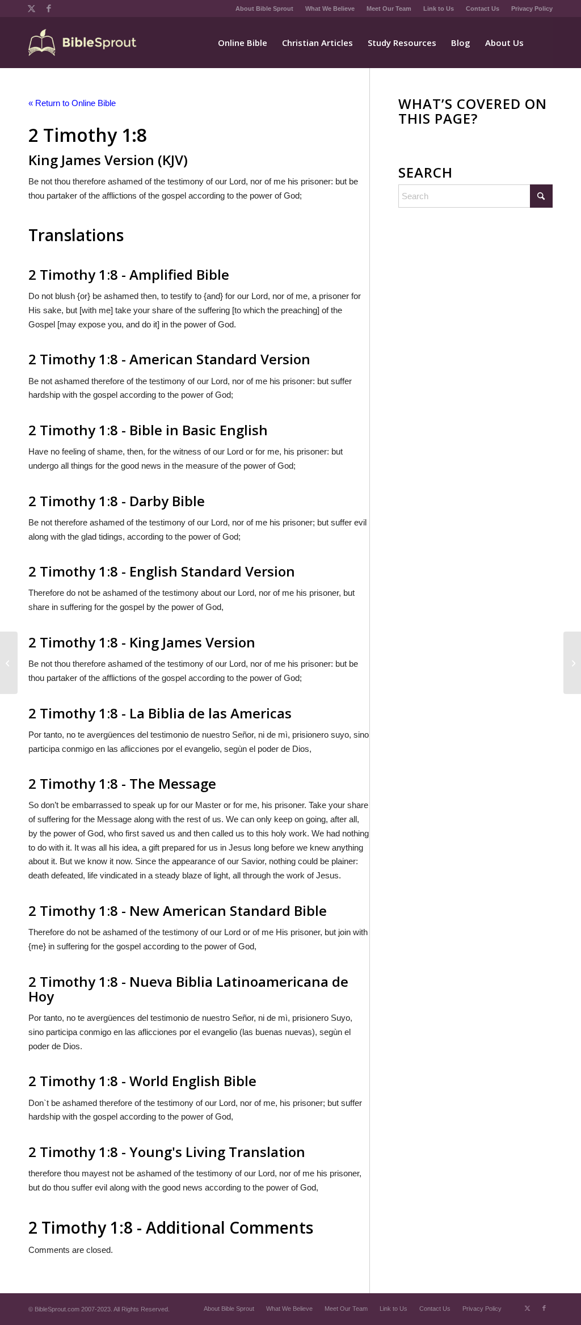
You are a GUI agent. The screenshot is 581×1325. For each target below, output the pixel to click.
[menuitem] (265, 8)
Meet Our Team (389, 8)
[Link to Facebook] (48, 8)
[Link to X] (31, 8)
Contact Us (482, 8)
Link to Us (438, 8)
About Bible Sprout (264, 8)
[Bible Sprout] (83, 43)
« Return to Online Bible (72, 103)
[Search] (542, 43)
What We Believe (330, 8)
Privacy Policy (532, 8)
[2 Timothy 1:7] (9, 663)
